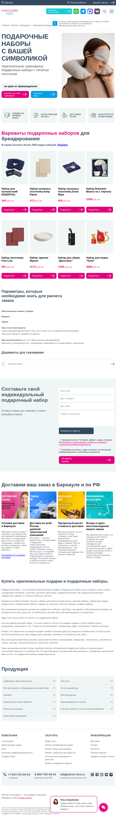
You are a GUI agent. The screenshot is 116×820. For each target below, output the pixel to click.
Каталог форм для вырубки (58, 749)
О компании (7, 741)
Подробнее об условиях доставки (13, 556)
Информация (101, 735)
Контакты (95, 749)
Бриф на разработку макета (58, 763)
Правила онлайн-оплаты (102, 756)
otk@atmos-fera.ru (72, 774)
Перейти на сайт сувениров (12, 94)
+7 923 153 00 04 (19, 774)
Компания (9, 735)
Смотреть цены (38, 94)
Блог (4, 749)
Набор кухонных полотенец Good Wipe (68, 191)
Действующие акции (12, 745)
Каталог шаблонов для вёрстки (60, 752)
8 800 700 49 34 (45, 774)
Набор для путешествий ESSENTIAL (10, 191)
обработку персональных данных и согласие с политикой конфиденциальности (83, 443)
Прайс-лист (50, 741)
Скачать (51, 735)
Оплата (94, 745)
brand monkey (25, 798)
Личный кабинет (79, 2)
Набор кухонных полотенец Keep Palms (40, 191)
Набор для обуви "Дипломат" (69, 259)
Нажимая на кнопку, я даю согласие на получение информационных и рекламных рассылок (85, 450)
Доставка (95, 741)
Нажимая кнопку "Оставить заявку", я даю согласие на (85, 442)
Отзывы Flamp (8, 756)
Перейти (62, 145)
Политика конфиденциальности (17, 752)
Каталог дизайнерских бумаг (59, 745)
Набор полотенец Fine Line (12, 259)
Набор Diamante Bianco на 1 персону (98, 190)
